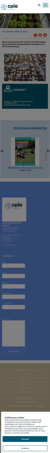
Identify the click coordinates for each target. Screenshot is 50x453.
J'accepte (25, 439)
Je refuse (25, 448)
